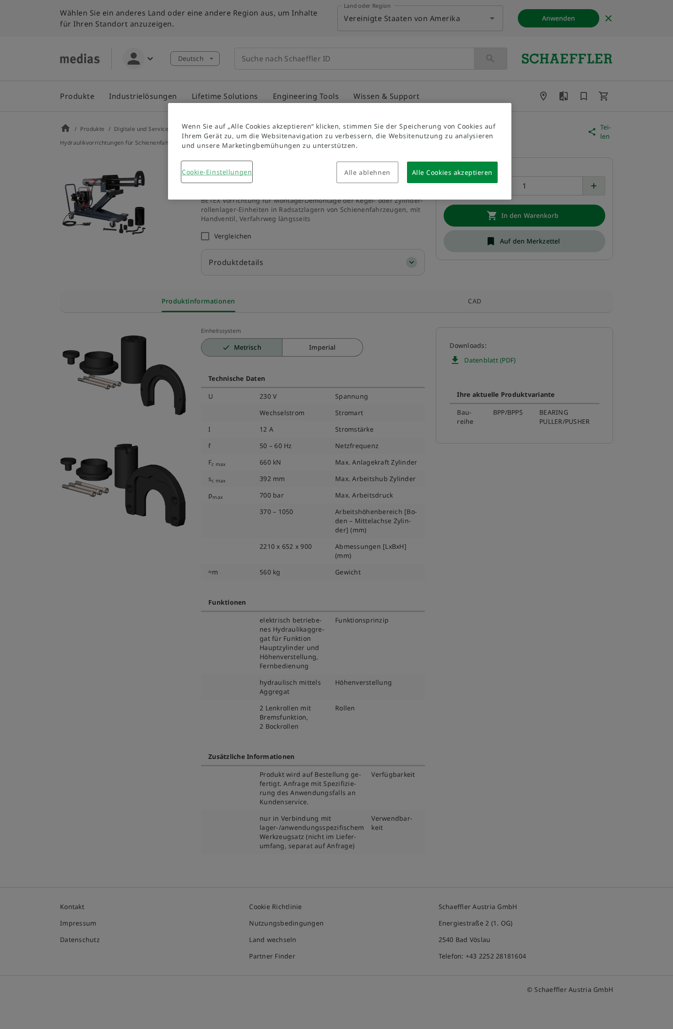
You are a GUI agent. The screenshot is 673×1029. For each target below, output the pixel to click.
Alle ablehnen (367, 172)
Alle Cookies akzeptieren (452, 172)
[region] (339, 151)
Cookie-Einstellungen (217, 172)
